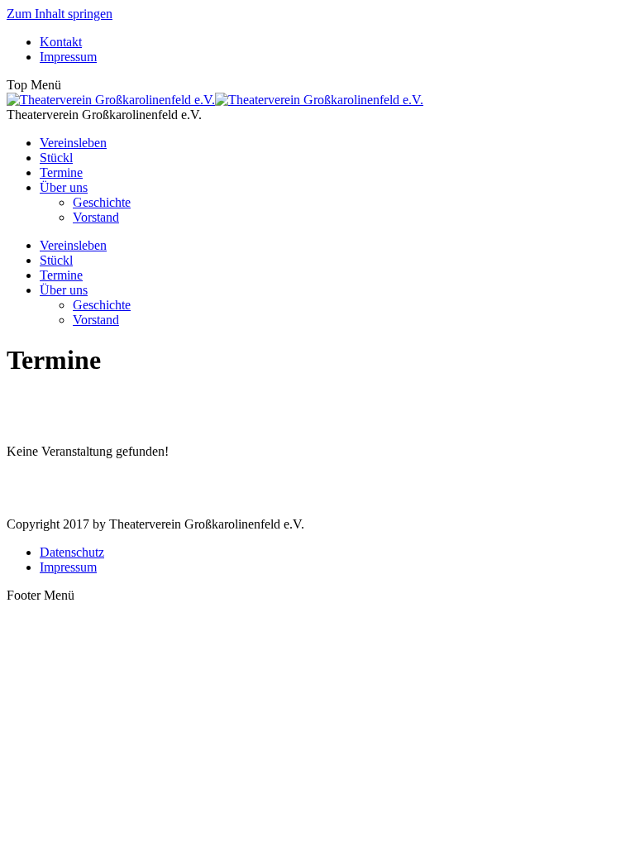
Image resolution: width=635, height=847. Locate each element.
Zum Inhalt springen (59, 14)
